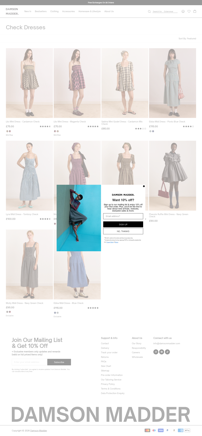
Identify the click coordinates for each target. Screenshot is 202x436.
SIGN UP (123, 224)
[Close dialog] (144, 186)
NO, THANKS (123, 231)
